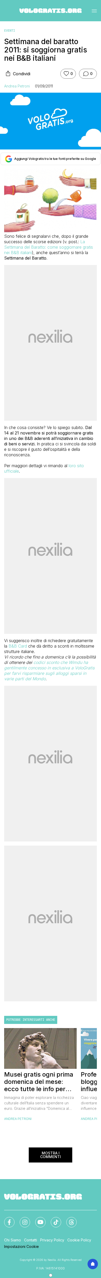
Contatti (30, 1240)
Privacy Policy (52, 1240)
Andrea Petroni (17, 86)
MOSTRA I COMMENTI (50, 1155)
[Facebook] (6, 1219)
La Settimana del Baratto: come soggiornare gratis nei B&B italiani (48, 247)
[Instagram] (22, 1219)
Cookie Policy (79, 1240)
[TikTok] (53, 1219)
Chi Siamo (12, 1240)
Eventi (9, 30)
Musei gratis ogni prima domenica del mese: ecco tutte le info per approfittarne (38, 1082)
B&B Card (18, 646)
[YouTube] (37, 1219)
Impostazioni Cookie (21, 1246)
